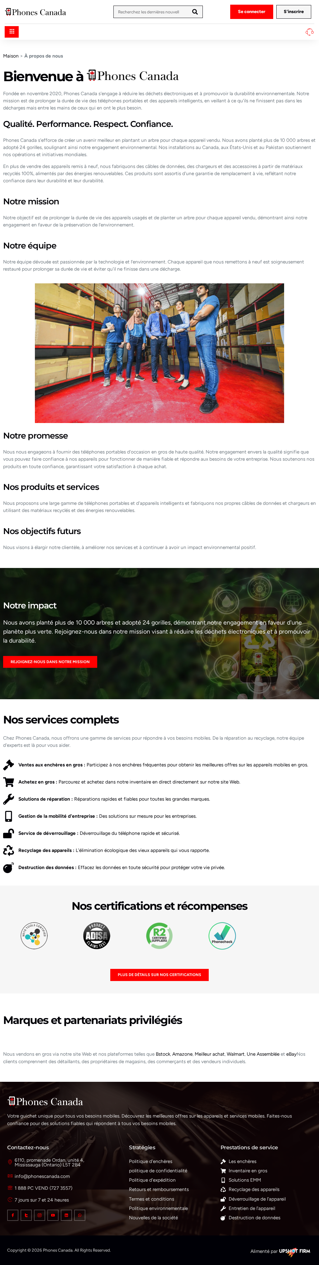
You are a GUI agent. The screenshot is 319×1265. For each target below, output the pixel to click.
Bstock (163, 1054)
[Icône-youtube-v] (53, 1215)
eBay (291, 1054)
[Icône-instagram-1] (39, 1215)
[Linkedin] (66, 1215)
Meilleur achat (210, 1054)
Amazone (182, 1054)
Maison (11, 56)
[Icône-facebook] (12, 1215)
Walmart (236, 1054)
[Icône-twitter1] (26, 1215)
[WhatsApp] (79, 1215)
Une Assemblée (263, 1054)
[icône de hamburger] (12, 32)
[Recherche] (195, 12)
